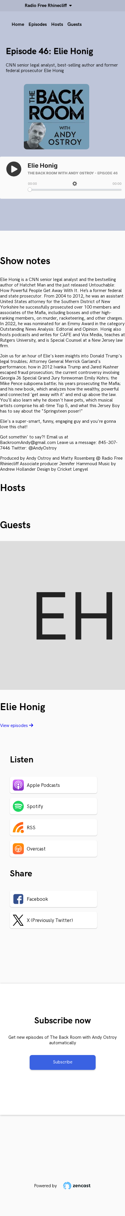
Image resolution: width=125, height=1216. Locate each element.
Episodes (37, 24)
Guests (74, 24)
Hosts (57, 24)
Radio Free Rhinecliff (47, 5)
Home (18, 24)
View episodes (14, 725)
